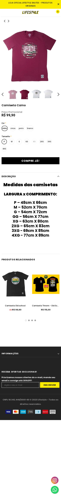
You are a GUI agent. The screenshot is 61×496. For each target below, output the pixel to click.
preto (21, 128)
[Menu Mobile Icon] (3, 13)
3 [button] (32, 320)
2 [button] (29, 320)
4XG (4, 149)
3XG (49, 142)
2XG (42, 142)
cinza (12, 128)
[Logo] (30, 12)
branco (30, 128)
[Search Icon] (12, 12)
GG (26, 142)
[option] (30, 56)
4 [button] (35, 320)
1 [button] (26, 320)
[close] (58, 4)
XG (34, 142)
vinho (4, 128)
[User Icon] (47, 12)
